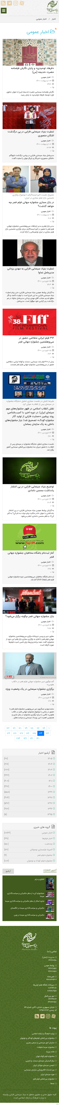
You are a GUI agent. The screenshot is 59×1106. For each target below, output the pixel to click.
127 (21, 733)
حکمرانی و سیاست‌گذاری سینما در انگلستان (27, 908)
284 (18, 738)
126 (27, 733)
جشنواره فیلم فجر (28, 855)
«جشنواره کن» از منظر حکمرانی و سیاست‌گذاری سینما (25, 895)
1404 (28, 764)
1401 (28, 781)
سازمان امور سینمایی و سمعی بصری (40, 1042)
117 (38, 728)
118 (32, 728)
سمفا (52, 1083)
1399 (28, 792)
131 (31, 738)
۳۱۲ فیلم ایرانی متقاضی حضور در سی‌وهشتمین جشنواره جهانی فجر (36, 340)
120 (20, 728)
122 (8, 728)
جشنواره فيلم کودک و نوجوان (28, 861)
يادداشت (28, 844)
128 (14, 733)
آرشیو (8, 871)
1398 (28, 797)
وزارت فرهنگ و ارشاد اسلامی (43, 1033)
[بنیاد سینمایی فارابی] (52, 7)
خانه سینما (50, 1051)
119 (26, 728)
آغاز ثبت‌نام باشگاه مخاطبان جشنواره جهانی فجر (31, 555)
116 (44, 728)
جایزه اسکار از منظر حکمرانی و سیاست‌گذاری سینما (24, 901)
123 (47, 733)
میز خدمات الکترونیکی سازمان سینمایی (39, 1070)
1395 (28, 814)
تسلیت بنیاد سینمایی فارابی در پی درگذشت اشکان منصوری (31, 134)
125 (34, 733)
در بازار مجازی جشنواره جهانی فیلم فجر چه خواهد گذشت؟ (31, 204)
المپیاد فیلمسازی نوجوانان (28, 850)
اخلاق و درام (39, 879)
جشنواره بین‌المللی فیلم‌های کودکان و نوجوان (37, 1038)
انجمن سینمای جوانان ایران (43, 1065)
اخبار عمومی (46, 77)
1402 (28, 775)
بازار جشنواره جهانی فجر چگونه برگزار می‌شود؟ (29, 616)
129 (8, 733)
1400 (28, 786)
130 (37, 738)
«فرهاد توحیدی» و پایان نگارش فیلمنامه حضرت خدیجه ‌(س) (32, 70)
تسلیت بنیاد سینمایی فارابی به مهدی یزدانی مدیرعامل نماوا (30, 271)
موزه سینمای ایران (47, 1074)
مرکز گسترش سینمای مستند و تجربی (40, 1060)
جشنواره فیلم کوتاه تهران (45, 1056)
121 (14, 728)
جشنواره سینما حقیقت (45, 1047)
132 (25, 738)
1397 (28, 803)
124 (40, 733)
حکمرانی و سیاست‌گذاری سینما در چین (29, 915)
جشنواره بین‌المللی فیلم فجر (43, 1079)
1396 (28, 809)
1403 (28, 770)
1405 (28, 758)
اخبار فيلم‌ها (28, 838)
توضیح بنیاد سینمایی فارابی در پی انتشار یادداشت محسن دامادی (32, 489)
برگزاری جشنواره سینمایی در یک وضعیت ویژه (30, 689)
